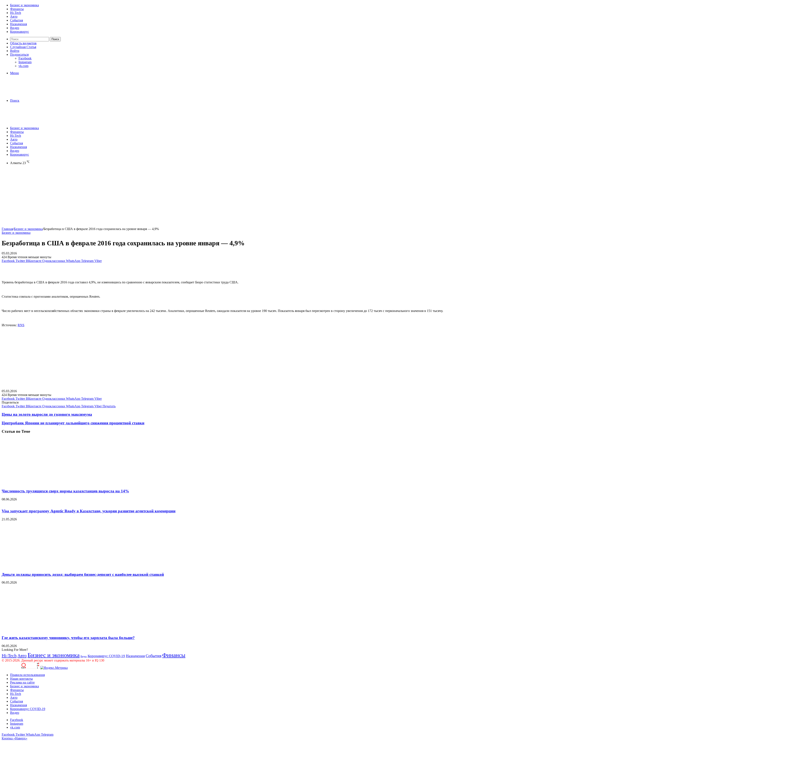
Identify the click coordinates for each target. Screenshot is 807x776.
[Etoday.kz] (33, 93)
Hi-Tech (15, 12)
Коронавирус (19, 31)
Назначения (18, 24)
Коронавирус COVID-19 (106, 656)
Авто (13, 16)
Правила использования (27, 675)
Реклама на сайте (22, 682)
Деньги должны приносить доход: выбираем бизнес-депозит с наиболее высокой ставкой (83, 574)
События (16, 20)
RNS (21, 325)
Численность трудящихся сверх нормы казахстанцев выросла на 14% (65, 491)
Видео (14, 28)
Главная (7, 229)
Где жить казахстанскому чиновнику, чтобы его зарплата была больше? (68, 637)
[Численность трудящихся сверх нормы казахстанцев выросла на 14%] (43, 483)
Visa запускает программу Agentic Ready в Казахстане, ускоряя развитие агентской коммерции (88, 511)
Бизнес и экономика (24, 5)
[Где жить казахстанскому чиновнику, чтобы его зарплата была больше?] (43, 629)
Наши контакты (21, 678)
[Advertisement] (128, 197)
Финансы (17, 9)
